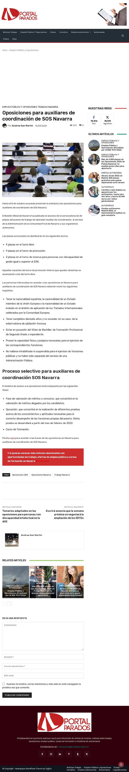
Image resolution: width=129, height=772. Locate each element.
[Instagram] (51, 754)
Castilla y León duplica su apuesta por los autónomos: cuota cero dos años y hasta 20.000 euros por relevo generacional (113, 195)
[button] (122, 35)
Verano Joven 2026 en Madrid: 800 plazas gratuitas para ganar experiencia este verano (70, 592)
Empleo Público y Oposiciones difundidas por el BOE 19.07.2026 (16, 593)
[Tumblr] (78, 754)
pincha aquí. (43, 461)
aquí (12, 438)
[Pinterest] (69, 754)
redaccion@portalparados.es (74, 747)
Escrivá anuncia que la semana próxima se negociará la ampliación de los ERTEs (65, 514)
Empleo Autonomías (69, 586)
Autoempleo (107, 187)
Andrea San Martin (22, 126)
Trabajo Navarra (48, 107)
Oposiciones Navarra (41, 474)
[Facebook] (42, 754)
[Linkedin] (60, 754)
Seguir (107, 116)
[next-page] (10, 604)
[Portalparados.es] (20, 14)
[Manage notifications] (121, 764)
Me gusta (94, 116)
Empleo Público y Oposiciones (24, 50)
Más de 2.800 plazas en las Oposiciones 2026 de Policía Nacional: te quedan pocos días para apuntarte (43, 590)
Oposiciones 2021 (20, 474)
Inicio (4, 50)
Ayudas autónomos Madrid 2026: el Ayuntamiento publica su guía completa (113, 211)
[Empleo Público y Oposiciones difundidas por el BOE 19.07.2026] (15, 582)
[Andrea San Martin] (5, 126)
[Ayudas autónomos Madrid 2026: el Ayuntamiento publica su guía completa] (94, 210)
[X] (86, 754)
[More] (65, 135)
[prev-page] (4, 604)
